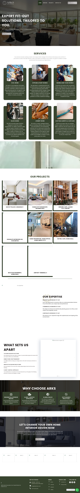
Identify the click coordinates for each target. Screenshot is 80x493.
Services (45, 2)
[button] (41, 357)
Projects (51, 2)
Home (40, 2)
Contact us (58, 2)
